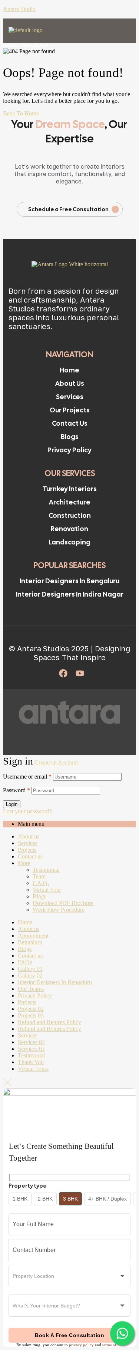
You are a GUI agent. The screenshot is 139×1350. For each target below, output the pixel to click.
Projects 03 (31, 1015)
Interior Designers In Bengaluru (55, 982)
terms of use (112, 1345)
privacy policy (81, 1345)
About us (28, 836)
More (24, 863)
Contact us (30, 856)
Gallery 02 (30, 975)
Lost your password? (27, 811)
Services (27, 843)
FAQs (25, 962)
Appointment (33, 935)
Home (10, 45)
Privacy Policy (35, 995)
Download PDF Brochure (63, 903)
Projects (27, 850)
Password (16, 790)
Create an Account (56, 762)
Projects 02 (31, 1009)
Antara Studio (19, 9)
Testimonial (46, 870)
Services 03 (31, 1049)
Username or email (27, 776)
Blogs (39, 896)
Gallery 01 (30, 969)
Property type (28, 1185)
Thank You (31, 1062)
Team (39, 876)
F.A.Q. (41, 883)
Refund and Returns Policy (49, 1022)
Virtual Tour (47, 890)
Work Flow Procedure (59, 910)
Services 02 (31, 1042)
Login (11, 804)
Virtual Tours (33, 1069)
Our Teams (31, 989)
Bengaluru (30, 942)
